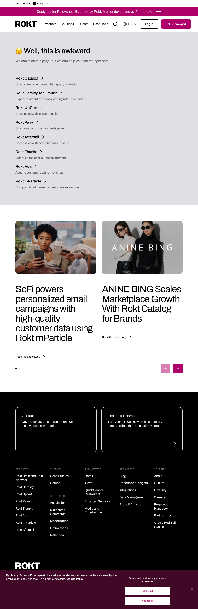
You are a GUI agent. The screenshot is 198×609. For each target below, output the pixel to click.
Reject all (147, 591)
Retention (57, 535)
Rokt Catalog (24, 487)
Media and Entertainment (95, 510)
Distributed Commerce (58, 512)
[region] (99, 589)
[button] (49, 24)
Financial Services (97, 501)
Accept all (147, 601)
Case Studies (59, 476)
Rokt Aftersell (24, 529)
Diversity (160, 490)
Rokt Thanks (24, 508)
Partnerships (163, 515)
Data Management (132, 497)
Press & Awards (130, 504)
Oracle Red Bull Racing (165, 524)
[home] (26, 24)
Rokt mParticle (25, 522)
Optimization (59, 528)
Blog (122, 476)
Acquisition (58, 502)
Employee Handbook (161, 506)
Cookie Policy (75, 579)
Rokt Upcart (23, 494)
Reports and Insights (133, 483)
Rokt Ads (21, 515)
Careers (159, 497)
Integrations (127, 490)
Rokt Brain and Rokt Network (29, 478)
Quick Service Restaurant (94, 492)
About (158, 476)
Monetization (59, 520)
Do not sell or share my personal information (147, 580)
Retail (89, 476)
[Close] (192, 589)
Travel (89, 483)
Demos (55, 483)
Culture (159, 483)
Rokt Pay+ (22, 501)
